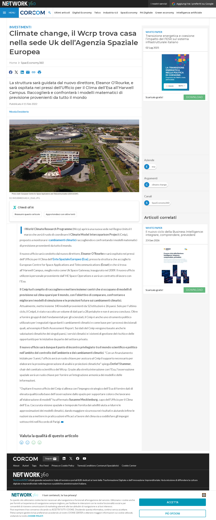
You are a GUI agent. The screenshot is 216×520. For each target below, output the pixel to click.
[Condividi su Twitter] (16, 72)
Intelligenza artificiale (189, 12)
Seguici (49, 458)
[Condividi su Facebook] (10, 72)
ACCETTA (172, 502)
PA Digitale (146, 12)
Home (13, 62)
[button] (9, 13)
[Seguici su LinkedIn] (64, 458)
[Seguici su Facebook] (78, 458)
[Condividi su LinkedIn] (22, 72)
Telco (97, 12)
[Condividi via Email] (27, 72)
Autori (25, 465)
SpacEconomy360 (32, 62)
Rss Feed (44, 465)
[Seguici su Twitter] (71, 458)
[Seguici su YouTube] (84, 458)
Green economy (164, 12)
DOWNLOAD (194, 97)
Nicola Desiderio (19, 111)
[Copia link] (33, 72)
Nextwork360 (20, 480)
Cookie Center (129, 465)
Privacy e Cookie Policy (63, 465)
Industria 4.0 (110, 12)
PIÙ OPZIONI (172, 513)
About (16, 465)
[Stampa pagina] (39, 72)
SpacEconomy (128, 12)
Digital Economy (82, 12)
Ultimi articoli (62, 12)
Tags (34, 465)
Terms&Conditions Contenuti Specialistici (98, 465)
